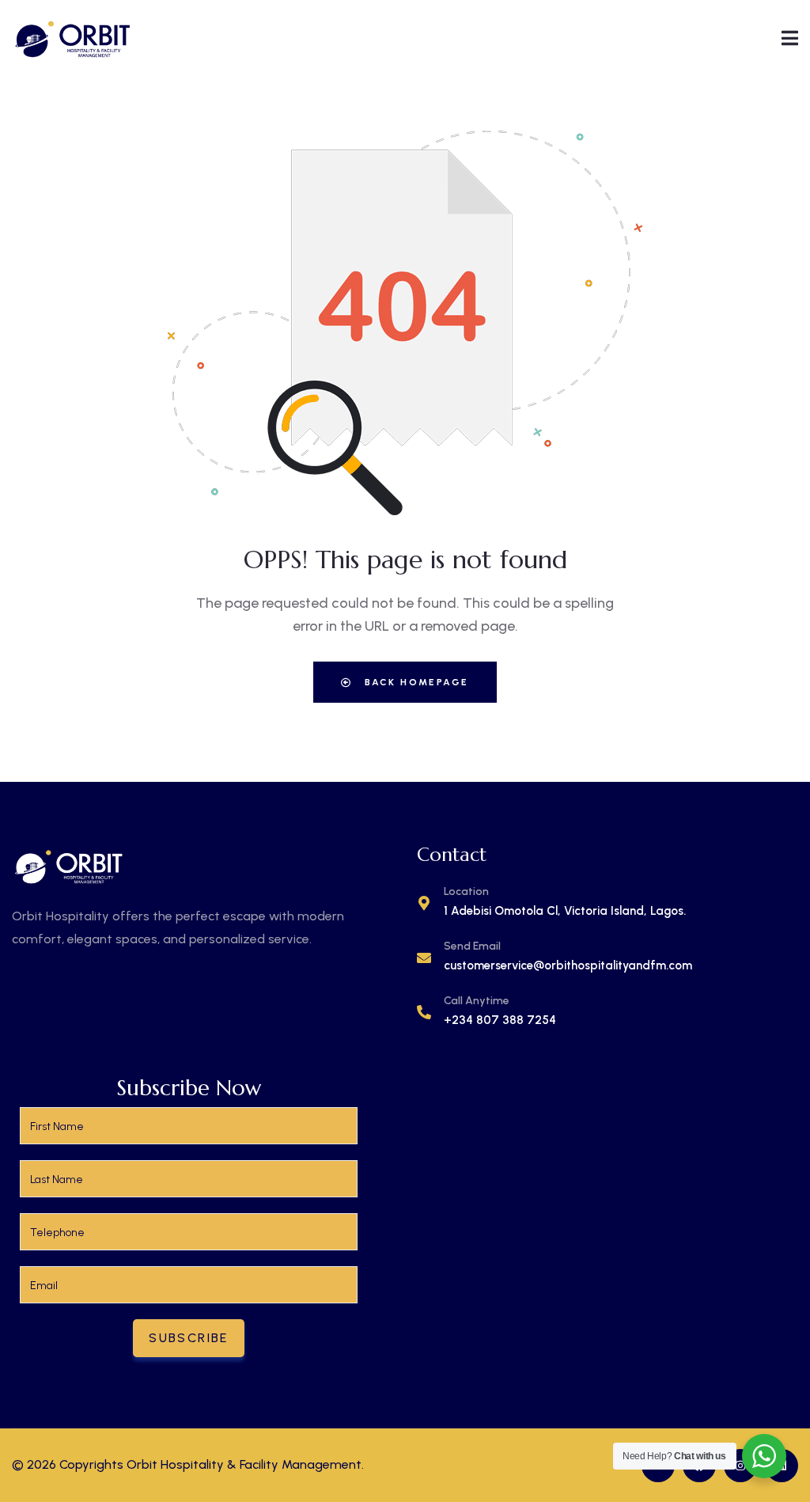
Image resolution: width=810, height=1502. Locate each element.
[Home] (73, 37)
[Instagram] (740, 1465)
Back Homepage (415, 682)
